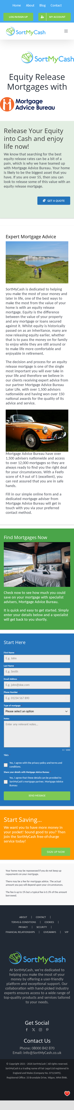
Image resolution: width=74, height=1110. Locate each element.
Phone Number (11, 692)
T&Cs (7, 755)
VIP (66, 932)
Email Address (11, 679)
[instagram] (40, 1029)
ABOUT (23, 917)
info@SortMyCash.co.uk (42, 1053)
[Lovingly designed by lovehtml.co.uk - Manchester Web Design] (67, 1093)
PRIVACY (23, 927)
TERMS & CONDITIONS (23, 922)
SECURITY (41, 927)
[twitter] (33, 1029)
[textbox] (33, 711)
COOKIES (49, 922)
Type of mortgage (13, 706)
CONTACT (41, 917)
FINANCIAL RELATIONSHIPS (20, 932)
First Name (10, 653)
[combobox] (37, 711)
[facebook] (26, 1029)
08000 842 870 (43, 1048)
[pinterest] (47, 1029)
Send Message (37, 795)
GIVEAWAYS (49, 932)
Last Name (10, 666)
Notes (6, 719)
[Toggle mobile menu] (66, 31)
